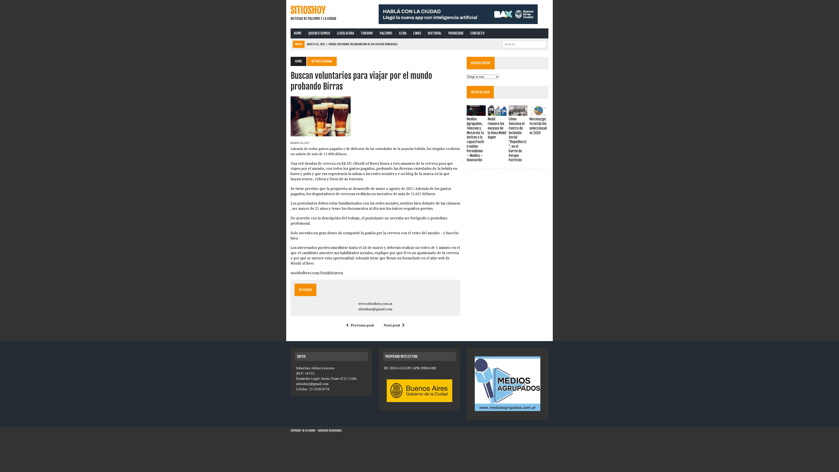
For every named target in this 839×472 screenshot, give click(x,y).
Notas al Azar (480, 92)
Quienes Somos (319, 33)
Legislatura (345, 33)
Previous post (362, 325)
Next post (392, 325)
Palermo (386, 33)
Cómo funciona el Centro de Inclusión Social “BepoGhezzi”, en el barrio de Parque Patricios (517, 139)
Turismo (367, 33)
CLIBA (402, 33)
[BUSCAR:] (524, 44)
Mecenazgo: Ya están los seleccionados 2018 (538, 126)
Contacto (477, 33)
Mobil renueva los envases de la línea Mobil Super (497, 128)
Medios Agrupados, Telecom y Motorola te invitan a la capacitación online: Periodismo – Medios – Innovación (475, 139)
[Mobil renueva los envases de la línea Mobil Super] (497, 113)
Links (417, 33)
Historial (435, 33)
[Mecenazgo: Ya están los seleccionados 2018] (538, 113)
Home (298, 33)
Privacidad (455, 33)
